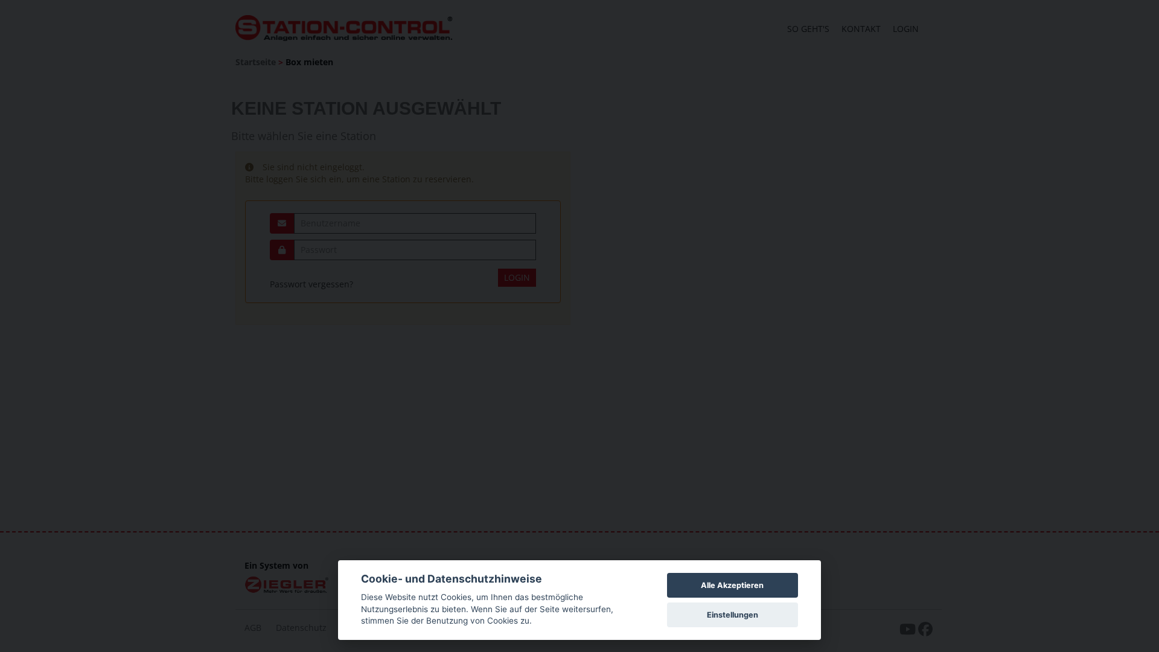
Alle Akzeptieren (732, 585)
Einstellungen (732, 614)
